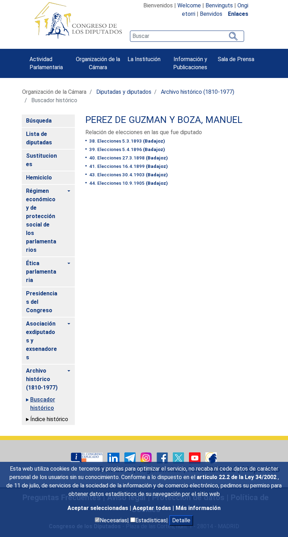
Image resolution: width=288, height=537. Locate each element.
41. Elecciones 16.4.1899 (128, 166)
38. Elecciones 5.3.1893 (126, 141)
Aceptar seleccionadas (98, 508)
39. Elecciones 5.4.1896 (126, 149)
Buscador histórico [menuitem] (42, 403)
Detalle (181, 520)
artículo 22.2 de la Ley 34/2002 (237, 477)
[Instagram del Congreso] (147, 457)
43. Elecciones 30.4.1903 (128, 174)
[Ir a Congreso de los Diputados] (78, 20)
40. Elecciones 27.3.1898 (128, 158)
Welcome (189, 5)
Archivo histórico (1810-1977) (197, 92)
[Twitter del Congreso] (179, 457)
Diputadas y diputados (123, 92)
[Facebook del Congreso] (163, 457)
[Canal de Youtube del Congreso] (195, 457)
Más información (198, 508)
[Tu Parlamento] (87, 457)
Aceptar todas (152, 508)
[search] (187, 36)
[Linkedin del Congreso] (114, 457)
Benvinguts (219, 5)
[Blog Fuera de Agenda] (211, 457)
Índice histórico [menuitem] (49, 419)
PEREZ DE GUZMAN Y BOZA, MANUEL (163, 119)
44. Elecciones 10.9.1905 (128, 183)
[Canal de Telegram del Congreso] (131, 457)
